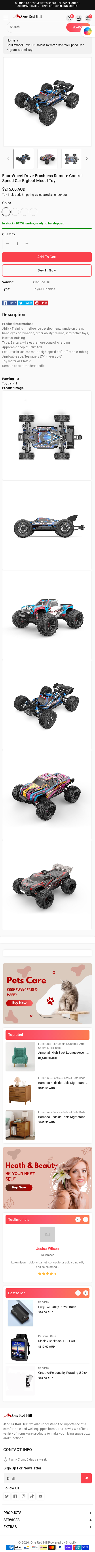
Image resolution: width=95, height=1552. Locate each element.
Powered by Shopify (62, 1542)
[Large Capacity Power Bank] (20, 1315)
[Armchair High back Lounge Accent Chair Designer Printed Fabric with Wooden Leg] (20, 1056)
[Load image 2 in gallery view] (47, 158)
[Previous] (78, 1219)
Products (12, 1513)
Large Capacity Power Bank (57, 1307)
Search (78, 27)
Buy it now (47, 270)
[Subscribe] (86, 1478)
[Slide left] (8, 159)
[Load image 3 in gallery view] (71, 158)
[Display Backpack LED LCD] (20, 1347)
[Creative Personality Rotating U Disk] (20, 1381)
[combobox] (37, 27)
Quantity (8, 234)
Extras (10, 1527)
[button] (7, 19)
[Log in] (78, 18)
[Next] (85, 1219)
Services (12, 1520)
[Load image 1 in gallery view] (23, 158)
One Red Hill (39, 1542)
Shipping (28, 194)
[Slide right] (87, 159)
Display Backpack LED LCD (56, 1341)
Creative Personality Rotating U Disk (62, 1372)
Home (11, 40)
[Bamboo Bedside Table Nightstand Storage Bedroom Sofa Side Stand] (20, 1091)
